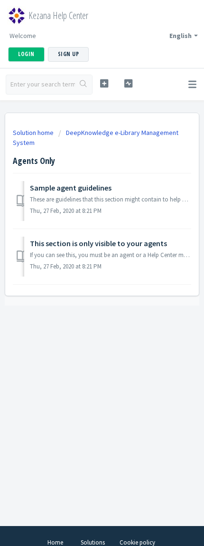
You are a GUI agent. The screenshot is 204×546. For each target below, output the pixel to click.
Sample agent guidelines (70, 187)
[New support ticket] (104, 83)
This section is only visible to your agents (98, 243)
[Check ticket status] (128, 83)
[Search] (83, 84)
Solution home (34, 132)
